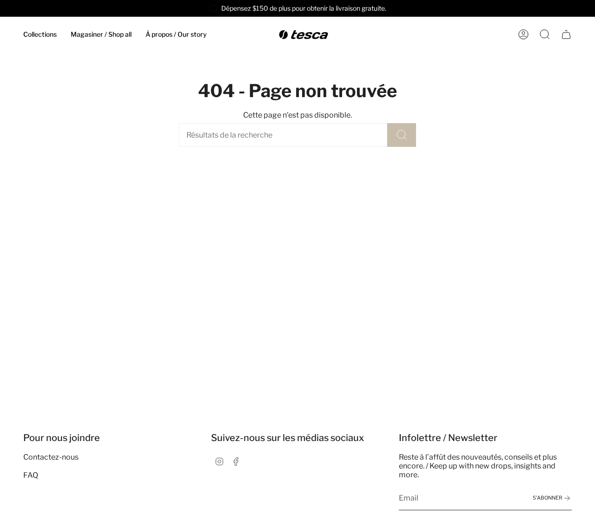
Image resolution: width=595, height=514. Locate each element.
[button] (40, 35)
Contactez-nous (51, 457)
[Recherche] (401, 135)
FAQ (30, 475)
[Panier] (566, 34)
